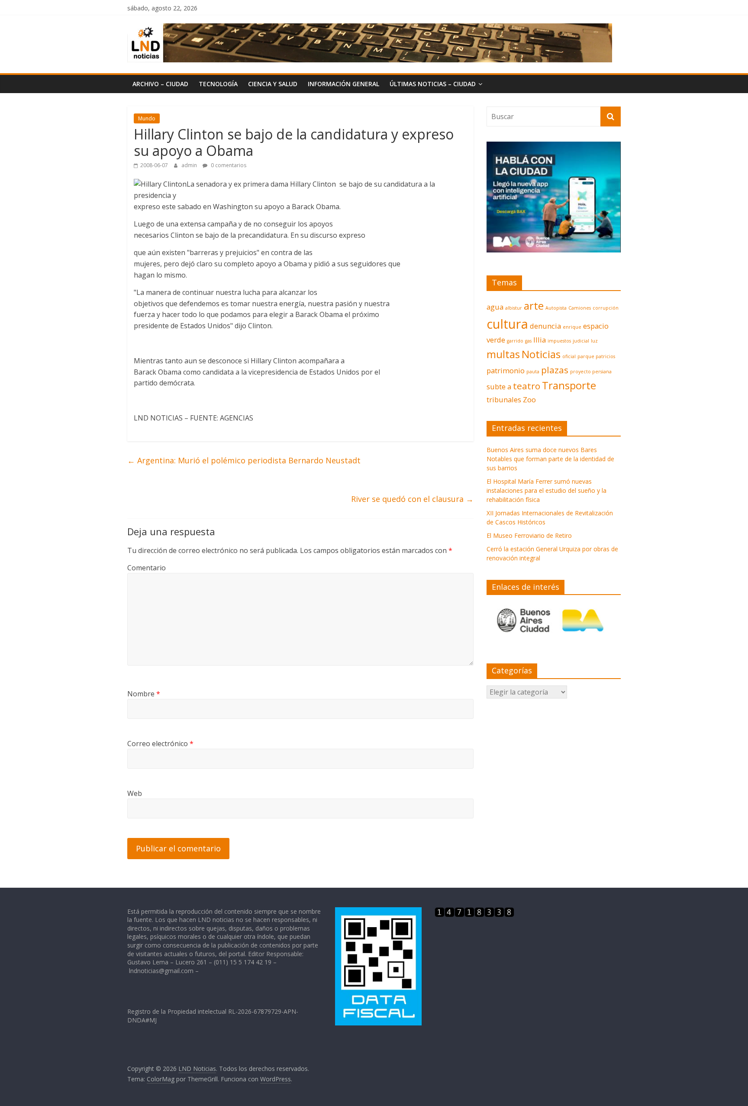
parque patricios (596, 356)
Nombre (143, 694)
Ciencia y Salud (272, 84)
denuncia (545, 326)
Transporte (569, 385)
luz (594, 341)
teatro (526, 386)
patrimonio (506, 370)
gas (528, 341)
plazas (554, 370)
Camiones (579, 308)
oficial (569, 356)
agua (495, 307)
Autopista (556, 308)
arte (534, 305)
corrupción (606, 308)
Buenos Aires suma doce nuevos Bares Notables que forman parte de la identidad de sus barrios (550, 459)
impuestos (559, 341)
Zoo (529, 399)
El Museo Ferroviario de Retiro (529, 535)
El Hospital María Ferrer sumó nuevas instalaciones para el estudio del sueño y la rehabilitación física (546, 490)
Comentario (146, 567)
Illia (539, 340)
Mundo (146, 118)
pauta (532, 372)
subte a (499, 386)
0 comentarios (228, 165)
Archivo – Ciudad (160, 84)
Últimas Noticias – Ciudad (433, 84)
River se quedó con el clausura (412, 499)
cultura (507, 324)
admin (189, 165)
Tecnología (218, 84)
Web (134, 793)
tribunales (504, 399)
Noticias (541, 354)
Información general (343, 84)
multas (503, 354)
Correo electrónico (160, 743)
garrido (515, 341)
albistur (513, 308)
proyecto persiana (591, 372)
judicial (581, 341)
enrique (572, 327)
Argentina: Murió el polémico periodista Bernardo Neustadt (244, 460)
